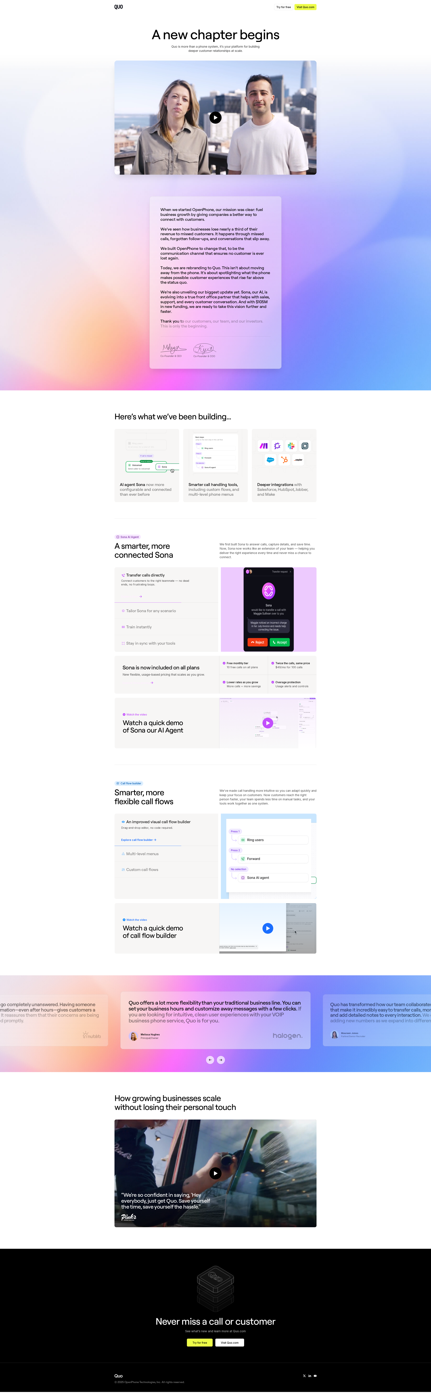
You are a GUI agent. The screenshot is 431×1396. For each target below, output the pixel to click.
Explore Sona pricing (136, 683)
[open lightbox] (215, 118)
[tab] (166, 578)
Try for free (283, 7)
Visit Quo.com (305, 7)
